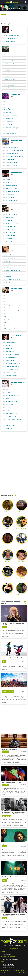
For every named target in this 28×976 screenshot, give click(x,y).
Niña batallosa (9, 404)
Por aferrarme (9, 58)
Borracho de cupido (11, 134)
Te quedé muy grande (11, 194)
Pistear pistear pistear (11, 226)
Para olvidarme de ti (11, 416)
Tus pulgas (8, 392)
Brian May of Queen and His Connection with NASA (13, 624)
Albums (3, 13)
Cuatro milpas (9, 361)
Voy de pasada (9, 323)
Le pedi (7, 299)
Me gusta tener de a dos (12, 364)
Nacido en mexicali (11, 214)
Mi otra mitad (9, 217)
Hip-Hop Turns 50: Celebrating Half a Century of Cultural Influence (12, 658)
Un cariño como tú (10, 105)
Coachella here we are (8, 689)
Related (13, 13)
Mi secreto (8, 113)
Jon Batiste (5, 751)
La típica (7, 76)
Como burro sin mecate (12, 395)
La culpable (8, 255)
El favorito (8, 82)
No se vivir (8, 308)
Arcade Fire (5, 785)
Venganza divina (10, 352)
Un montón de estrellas (12, 355)
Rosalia (4, 918)
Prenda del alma (10, 85)
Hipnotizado (9, 229)
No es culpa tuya (10, 102)
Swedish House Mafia (8, 691)
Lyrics (8, 13)
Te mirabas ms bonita (11, 38)
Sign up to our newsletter (8, 964)
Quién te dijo (9, 125)
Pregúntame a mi (10, 358)
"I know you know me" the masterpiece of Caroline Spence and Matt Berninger (13, 813)
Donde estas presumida (12, 223)
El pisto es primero (11, 55)
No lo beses (8, 182)
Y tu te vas (8, 317)
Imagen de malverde (11, 401)
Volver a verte (9, 241)
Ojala (7, 273)
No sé (7, 73)
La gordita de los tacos (12, 61)
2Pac (4, 661)
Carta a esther (9, 159)
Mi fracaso (8, 276)
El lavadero (8, 326)
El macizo (8, 179)
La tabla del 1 (9, 349)
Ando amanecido (10, 79)
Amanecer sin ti (10, 232)
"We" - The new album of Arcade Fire (12, 782)
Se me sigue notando (11, 153)
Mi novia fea (9, 119)
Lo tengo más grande (11, 162)
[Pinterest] (13, 950)
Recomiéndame (10, 41)
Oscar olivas (9, 122)
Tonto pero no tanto (11, 329)
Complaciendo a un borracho (14, 156)
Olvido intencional (10, 64)
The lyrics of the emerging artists (10, 959)
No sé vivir (8, 264)
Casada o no (9, 67)
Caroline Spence (7, 816)
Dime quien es (9, 305)
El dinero (8, 267)
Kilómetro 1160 (10, 425)
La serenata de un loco (12, 188)
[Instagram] (15, 950)
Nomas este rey (10, 235)
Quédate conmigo (10, 343)
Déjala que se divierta (11, 370)
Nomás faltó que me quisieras (14, 150)
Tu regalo (8, 261)
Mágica (7, 346)
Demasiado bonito (10, 373)
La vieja (7, 70)
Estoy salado (9, 238)
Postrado (8, 302)
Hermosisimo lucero (11, 314)
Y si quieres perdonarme (12, 279)
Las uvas (7, 422)
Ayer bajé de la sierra (11, 413)
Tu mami (8, 131)
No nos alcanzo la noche (12, 311)
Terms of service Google (8, 967)
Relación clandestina (11, 147)
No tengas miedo (10, 258)
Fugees (4, 846)
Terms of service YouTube (9, 965)
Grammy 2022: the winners (9, 749)
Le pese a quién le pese (12, 128)
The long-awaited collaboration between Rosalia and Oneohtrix (13, 915)
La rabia (7, 88)
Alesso (4, 880)
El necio (7, 296)
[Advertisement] (14, 18)
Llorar (7, 389)
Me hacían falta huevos (12, 35)
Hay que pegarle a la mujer (13, 419)
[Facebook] (11, 950)
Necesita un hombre (11, 200)
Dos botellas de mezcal (12, 367)
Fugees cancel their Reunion (10, 844)
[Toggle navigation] (2, 2)
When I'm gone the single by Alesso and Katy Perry (13, 877)
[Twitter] (17, 950)
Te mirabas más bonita (12, 191)
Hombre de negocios (11, 320)
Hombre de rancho (11, 165)
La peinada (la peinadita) (12, 270)
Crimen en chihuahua (11, 376)
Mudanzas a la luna (11, 185)
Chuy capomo (9, 197)
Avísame (7, 398)
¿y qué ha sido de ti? (11, 116)
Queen (4, 627)
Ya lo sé (7, 282)
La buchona (8, 220)
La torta (7, 410)
